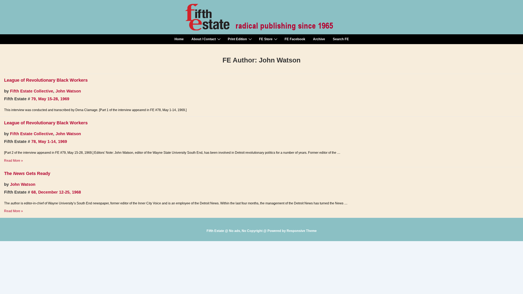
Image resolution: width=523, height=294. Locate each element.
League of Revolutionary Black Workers (46, 80)
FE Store (266, 39)
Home (179, 39)
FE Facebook (295, 39)
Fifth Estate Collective (31, 91)
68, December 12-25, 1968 (56, 192)
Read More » (13, 160)
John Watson (68, 91)
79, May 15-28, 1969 (50, 99)
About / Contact (203, 39)
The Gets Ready (27, 173)
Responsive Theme (302, 231)
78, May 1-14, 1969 (49, 141)
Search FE (341, 39)
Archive (319, 39)
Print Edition (237, 39)
